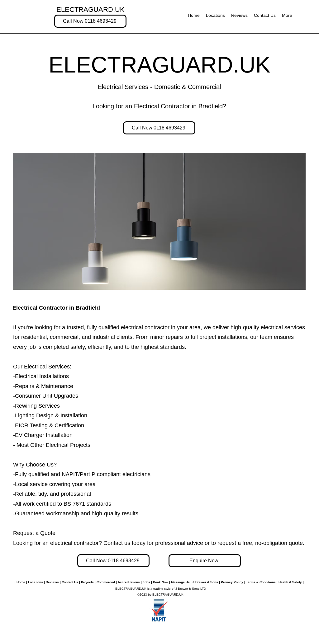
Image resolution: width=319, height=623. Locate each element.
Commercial (106, 582)
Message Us (180, 582)
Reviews (52, 582)
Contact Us (70, 582)
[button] (287, 15)
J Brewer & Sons (205, 582)
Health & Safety (290, 582)
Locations (35, 582)
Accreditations (129, 582)
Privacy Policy (232, 582)
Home (20, 582)
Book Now (160, 582)
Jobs (146, 582)
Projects (87, 582)
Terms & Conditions (261, 582)
